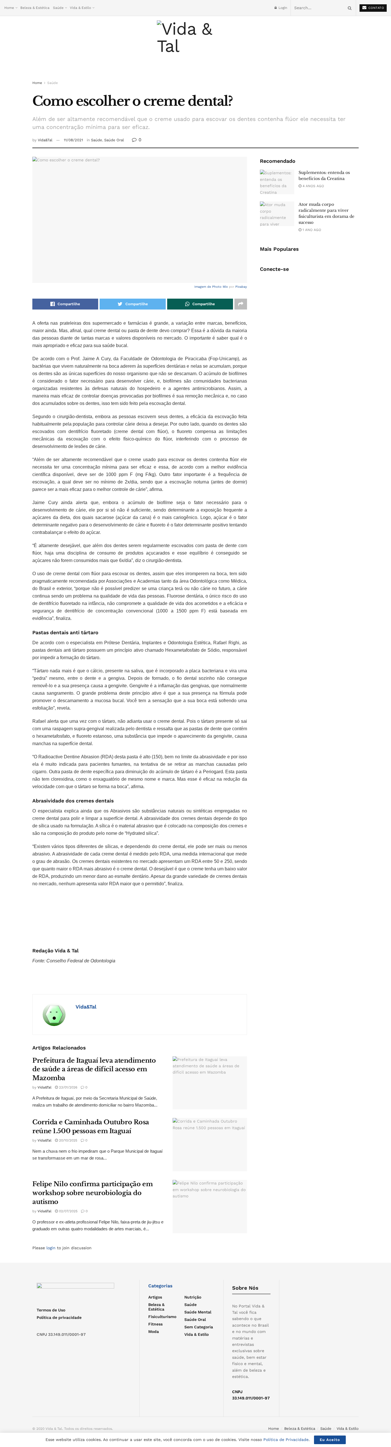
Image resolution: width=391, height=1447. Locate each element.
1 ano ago (311, 230)
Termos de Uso (51, 1310)
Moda (153, 1331)
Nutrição (192, 1297)
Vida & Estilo (80, 8)
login (51, 1248)
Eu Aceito (330, 1440)
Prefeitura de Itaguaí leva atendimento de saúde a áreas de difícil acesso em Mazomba (94, 1069)
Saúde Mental (197, 1312)
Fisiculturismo (162, 1316)
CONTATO (375, 8)
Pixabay (241, 287)
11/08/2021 (73, 140)
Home (9, 8)
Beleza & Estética (35, 8)
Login (282, 8)
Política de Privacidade (286, 1439)
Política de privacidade (59, 1317)
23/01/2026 (67, 1087)
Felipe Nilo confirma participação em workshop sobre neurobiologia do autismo (92, 1193)
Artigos (155, 1297)
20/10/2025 (67, 1140)
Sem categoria (198, 1327)
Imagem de (203, 287)
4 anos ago (312, 186)
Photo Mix (220, 287)
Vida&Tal (45, 140)
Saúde (58, 8)
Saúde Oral (114, 140)
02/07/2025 (68, 1211)
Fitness (155, 1324)
